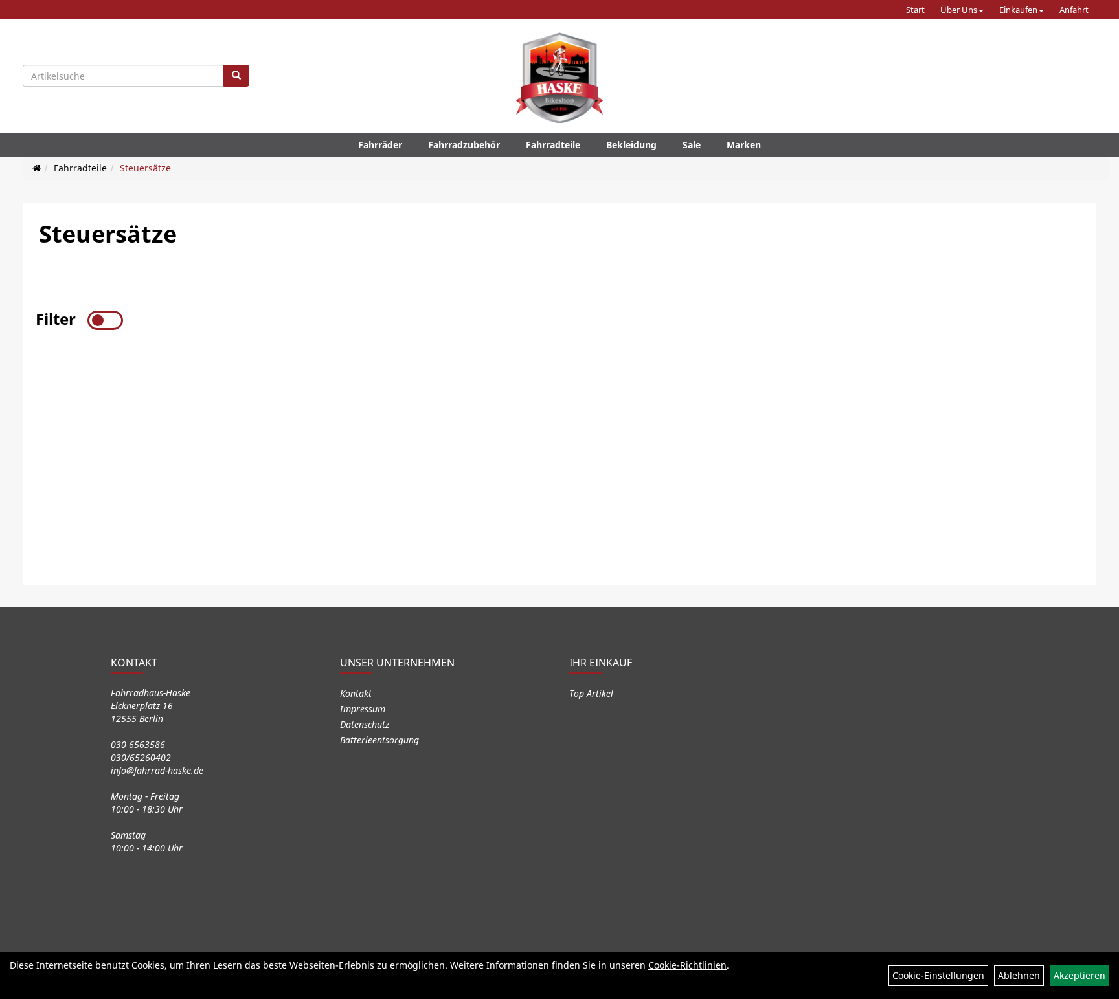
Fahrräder (380, 144)
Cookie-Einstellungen (938, 975)
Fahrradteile (553, 144)
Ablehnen (1019, 975)
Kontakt (356, 693)
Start (915, 10)
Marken (744, 144)
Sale (692, 144)
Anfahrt (1074, 10)
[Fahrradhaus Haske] (559, 77)
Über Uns (958, 10)
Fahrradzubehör (464, 144)
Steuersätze (145, 168)
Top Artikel (591, 693)
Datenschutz (364, 724)
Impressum (362, 709)
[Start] (36, 168)
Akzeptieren (1079, 975)
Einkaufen (1018, 10)
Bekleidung (631, 144)
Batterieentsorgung (379, 740)
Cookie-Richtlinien (687, 965)
